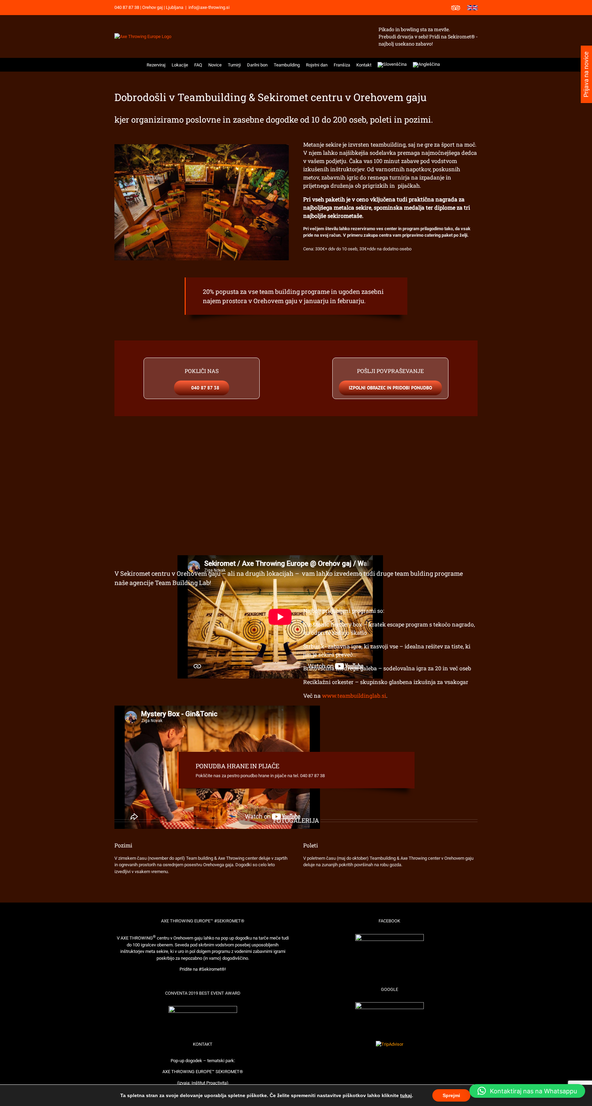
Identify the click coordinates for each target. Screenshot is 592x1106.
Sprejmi (451, 1095)
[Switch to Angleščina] (426, 65)
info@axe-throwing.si (209, 7)
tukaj (406, 1095)
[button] (447, 65)
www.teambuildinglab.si (354, 695)
